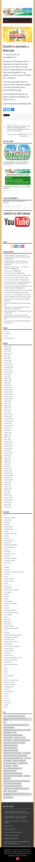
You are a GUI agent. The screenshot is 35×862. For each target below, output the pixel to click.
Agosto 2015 (7, 504)
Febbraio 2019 (8, 414)
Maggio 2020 (7, 380)
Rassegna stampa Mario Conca (13, 657)
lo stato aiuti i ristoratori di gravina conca (13, 758)
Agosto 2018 (7, 428)
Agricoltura (7, 522)
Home (5, 336)
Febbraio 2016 (8, 495)
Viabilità (6, 705)
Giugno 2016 (7, 486)
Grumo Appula (8, 601)
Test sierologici (8, 691)
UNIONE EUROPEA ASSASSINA (13, 297)
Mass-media (7, 623)
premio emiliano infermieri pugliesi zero (13, 768)
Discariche (7, 569)
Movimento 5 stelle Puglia (19, 760)
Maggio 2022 (7, 349)
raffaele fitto (27, 776)
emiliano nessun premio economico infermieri (14, 742)
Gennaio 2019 (8, 416)
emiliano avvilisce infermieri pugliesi (21, 740)
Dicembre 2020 (8, 365)
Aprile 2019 (7, 410)
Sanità (6, 671)
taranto (15, 791)
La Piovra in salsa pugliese (11, 277)
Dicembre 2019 (8, 392)
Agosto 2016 (7, 482)
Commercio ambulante (10, 558)
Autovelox (7, 538)
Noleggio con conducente (11, 628)
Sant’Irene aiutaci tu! (10, 273)
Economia (7, 574)
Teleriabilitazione (8, 687)
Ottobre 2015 (7, 502)
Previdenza (7, 653)
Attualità (6, 536)
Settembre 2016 (8, 480)
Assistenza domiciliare (10, 533)
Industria (6, 605)
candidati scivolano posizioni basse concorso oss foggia (17, 730)
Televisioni (7, 689)
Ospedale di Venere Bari (11, 637)
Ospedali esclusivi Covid (11, 642)
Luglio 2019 (7, 403)
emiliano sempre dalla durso (10, 747)
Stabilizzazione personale (11, 680)
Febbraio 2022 (8, 353)
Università (7, 700)
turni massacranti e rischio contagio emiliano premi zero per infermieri (17, 794)
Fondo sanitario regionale (11, 590)
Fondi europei (8, 587)
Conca (14, 732)
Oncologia (7, 633)
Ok (17, 858)
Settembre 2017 (8, 453)
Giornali (6, 594)
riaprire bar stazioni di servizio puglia (12, 783)
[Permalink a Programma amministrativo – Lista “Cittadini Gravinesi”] (17, 184)
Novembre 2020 (8, 367)
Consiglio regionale (9, 560)
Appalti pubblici (8, 527)
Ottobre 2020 (7, 369)
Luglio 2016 (7, 484)
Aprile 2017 (7, 464)
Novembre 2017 (8, 448)
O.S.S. (6, 630)
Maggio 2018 (7, 435)
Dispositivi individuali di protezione (13, 572)
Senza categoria (8, 675)
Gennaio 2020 (8, 389)
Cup (5, 565)
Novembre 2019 (8, 394)
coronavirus (17, 737)
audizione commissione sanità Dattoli (15, 716)
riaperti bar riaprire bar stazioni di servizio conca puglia (16, 781)
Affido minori (7, 520)
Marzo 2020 (7, 385)
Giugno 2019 (7, 405)
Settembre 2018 (8, 425)
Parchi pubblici (8, 644)
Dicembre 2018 (8, 419)
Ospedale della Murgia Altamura (13, 635)
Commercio (7, 556)
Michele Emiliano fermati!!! (11, 280)
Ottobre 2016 (7, 477)
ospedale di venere (22, 763)
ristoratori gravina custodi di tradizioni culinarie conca (16, 788)
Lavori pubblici (8, 614)
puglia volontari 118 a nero (10, 770)
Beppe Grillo (7, 542)
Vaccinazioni (7, 702)
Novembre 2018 (8, 421)
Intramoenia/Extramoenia (11, 612)
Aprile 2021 (7, 356)
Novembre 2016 (8, 475)
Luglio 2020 (7, 376)
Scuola (6, 673)
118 (5, 515)
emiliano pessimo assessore (10, 745)
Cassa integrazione (9, 547)
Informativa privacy (9, 338)
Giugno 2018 (7, 432)
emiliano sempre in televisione (11, 750)
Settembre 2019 (8, 398)
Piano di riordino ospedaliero (12, 646)
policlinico (15, 765)
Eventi (6, 583)
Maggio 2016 (7, 489)
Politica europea (8, 648)
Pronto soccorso (8, 655)
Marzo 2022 (7, 351)
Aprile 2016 (7, 491)
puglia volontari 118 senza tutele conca (13, 773)
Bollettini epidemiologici (10, 545)
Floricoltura (7, 585)
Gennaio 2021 (8, 362)
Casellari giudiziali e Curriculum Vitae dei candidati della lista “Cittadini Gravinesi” (16, 162)
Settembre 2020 (8, 371)
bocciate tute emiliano (9, 727)
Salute (6, 669)
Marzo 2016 (7, 493)
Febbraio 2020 (8, 387)
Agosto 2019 (7, 401)
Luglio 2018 (7, 430)
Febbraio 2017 (8, 468)
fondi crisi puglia (26, 753)
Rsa (5, 666)
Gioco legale (7, 592)
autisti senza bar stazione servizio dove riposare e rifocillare (15, 719)
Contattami (7, 333)
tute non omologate (8, 797)
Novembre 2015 (8, 500)
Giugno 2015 (7, 507)
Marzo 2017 (7, 466)
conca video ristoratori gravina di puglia (13, 735)
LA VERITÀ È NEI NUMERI (12, 292)
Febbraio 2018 (8, 441)
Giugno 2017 (7, 459)
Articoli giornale (8, 529)
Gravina (6, 599)
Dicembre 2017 (8, 446)
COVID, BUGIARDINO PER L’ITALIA (14, 303)
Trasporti (6, 693)
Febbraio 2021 (8, 360)
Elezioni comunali (9, 578)
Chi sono (6, 331)
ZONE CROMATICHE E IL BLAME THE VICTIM (18, 311)
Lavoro (6, 617)
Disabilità (6, 567)
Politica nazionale (9, 651)
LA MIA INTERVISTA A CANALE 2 (14, 290)
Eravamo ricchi (8, 271)
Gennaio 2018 (8, 444)
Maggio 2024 (7, 347)
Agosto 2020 (7, 374)
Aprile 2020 (7, 383)
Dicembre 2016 (8, 473)
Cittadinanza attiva (9, 554)
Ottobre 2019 (7, 396)
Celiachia (6, 549)
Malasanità (7, 619)
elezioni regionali (7, 740)
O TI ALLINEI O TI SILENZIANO (13, 294)
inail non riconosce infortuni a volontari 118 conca (15, 755)
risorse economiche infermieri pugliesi (12, 786)
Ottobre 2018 (7, 423)
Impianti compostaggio (10, 603)
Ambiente (6, 524)
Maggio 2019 (7, 407)
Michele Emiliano (9, 626)
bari (4, 722)
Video (5, 707)
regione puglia (7, 778)
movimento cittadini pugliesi (10, 763)
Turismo (6, 696)
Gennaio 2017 (8, 471)
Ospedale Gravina (9, 639)
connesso (12, 201)
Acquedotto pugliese (10, 518)
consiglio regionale (8, 737)
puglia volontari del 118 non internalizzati (13, 776)
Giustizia (6, 596)
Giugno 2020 (7, 378)
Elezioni (6, 576)
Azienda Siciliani (8, 540)
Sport (5, 678)
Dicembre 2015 (8, 498)
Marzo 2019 (7, 412)
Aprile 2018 (7, 437)
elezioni (23, 737)
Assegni (6, 531)
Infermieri (6, 608)
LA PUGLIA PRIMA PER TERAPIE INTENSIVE (17, 321)
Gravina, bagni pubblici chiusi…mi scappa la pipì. (17, 135)
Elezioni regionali (9, 581)
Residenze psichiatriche (11, 660)
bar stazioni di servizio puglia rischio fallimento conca (16, 725)
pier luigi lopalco (7, 765)
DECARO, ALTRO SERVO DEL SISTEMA (16, 299)
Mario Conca (7, 621)
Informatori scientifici (10, 610)
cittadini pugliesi (7, 732)
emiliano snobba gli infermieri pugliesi (12, 753)
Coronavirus (7, 563)
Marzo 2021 (7, 358)
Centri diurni (7, 551)
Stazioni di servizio (9, 682)
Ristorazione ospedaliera (11, 664)
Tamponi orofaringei (9, 684)
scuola (9, 791)
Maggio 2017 (7, 462)
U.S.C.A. (6, 698)
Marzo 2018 (7, 439)
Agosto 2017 (7, 455)
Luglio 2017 (7, 457)
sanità (5, 791)
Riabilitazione (8, 662)
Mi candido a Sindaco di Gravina (13, 275)
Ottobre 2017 (7, 450)
